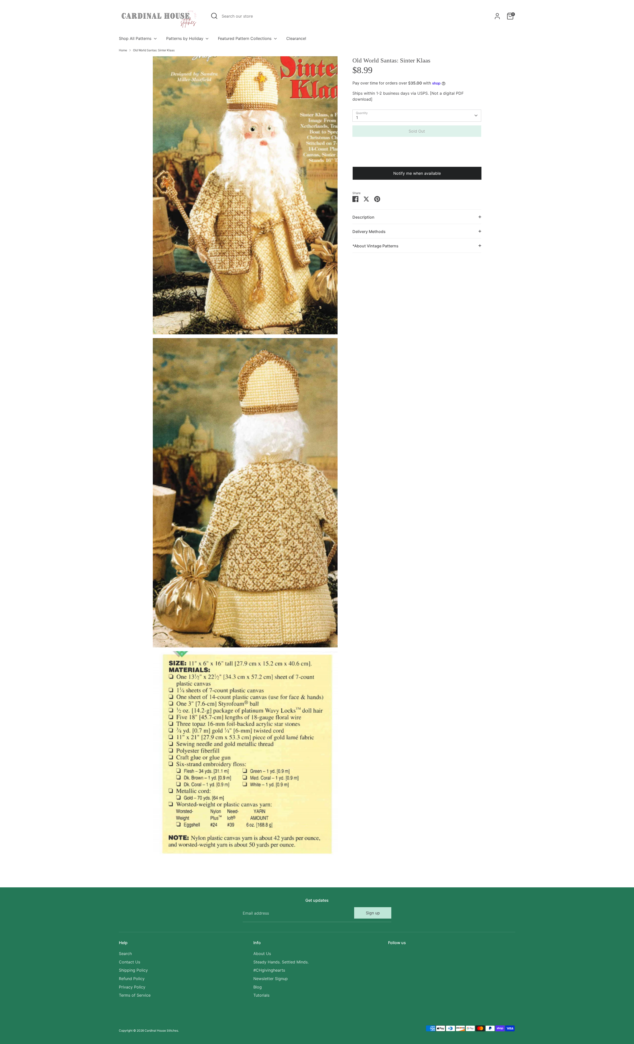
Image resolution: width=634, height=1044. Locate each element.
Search (125, 953)
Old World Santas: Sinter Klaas (154, 50)
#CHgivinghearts (269, 970)
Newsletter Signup (270, 978)
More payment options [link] (417, 158)
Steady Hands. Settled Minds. (281, 961)
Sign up (373, 912)
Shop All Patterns (136, 38)
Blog (257, 987)
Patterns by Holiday (185, 38)
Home (123, 50)
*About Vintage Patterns (375, 245)
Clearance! (296, 38)
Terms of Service (135, 995)
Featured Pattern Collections (245, 38)
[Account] (497, 16)
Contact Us (129, 961)
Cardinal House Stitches (161, 1030)
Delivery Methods (369, 231)
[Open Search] (214, 16)
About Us (262, 953)
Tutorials (261, 995)
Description (363, 217)
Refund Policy (132, 978)
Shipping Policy (133, 970)
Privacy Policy (132, 987)
